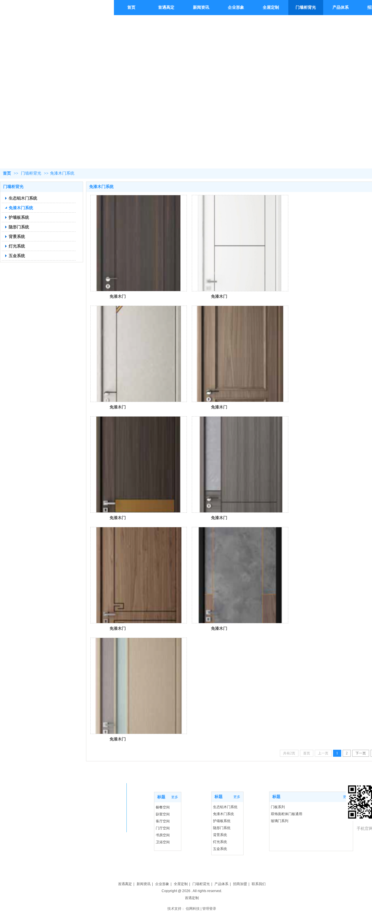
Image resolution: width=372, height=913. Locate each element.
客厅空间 (163, 821)
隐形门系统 (221, 828)
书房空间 (163, 835)
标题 (276, 796)
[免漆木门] (138, 243)
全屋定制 (181, 884)
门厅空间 (163, 828)
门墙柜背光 (31, 173)
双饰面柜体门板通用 (286, 814)
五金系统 (220, 849)
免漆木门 (118, 296)
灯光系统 (220, 842)
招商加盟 (240, 884)
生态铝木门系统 (225, 807)
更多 (174, 797)
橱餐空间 (163, 807)
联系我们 (259, 884)
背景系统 (220, 835)
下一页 (360, 753)
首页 (7, 173)
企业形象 (162, 884)
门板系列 (278, 807)
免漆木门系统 (62, 173)
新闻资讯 (144, 884)
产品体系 (221, 884)
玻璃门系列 (279, 821)
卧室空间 (163, 814)
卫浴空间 (163, 842)
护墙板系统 (221, 821)
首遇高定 (125, 884)
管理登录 (209, 909)
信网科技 (193, 909)
